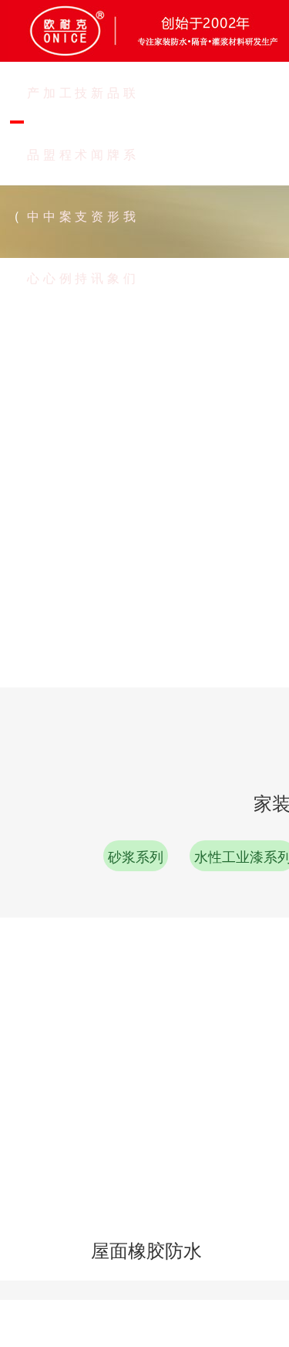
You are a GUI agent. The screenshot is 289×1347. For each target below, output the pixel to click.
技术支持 (81, 185)
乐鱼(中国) (17, 103)
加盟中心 (49, 185)
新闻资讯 (97, 185)
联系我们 (129, 185)
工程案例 (65, 185)
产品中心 (33, 185)
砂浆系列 (135, 856)
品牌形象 (113, 185)
